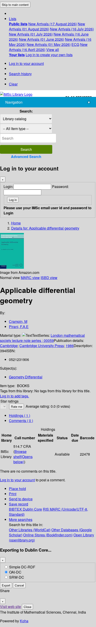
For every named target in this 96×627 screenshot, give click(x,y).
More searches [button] (20, 519)
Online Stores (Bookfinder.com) (48, 534)
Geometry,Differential (25, 377)
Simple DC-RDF (22, 566)
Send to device (21, 498)
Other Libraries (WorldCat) (29, 529)
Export (6, 585)
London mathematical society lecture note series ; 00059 (42, 338)
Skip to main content (15, 4)
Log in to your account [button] (17, 479)
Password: (60, 186)
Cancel (19, 585)
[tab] (21, 420)
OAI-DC (15, 572)
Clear (13, 84)
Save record (18, 504)
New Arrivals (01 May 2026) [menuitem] (49, 44)
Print (12, 493)
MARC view (30, 277)
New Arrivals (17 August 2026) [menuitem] (52, 23)
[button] (12, 18)
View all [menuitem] (52, 49)
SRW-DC (16, 577)
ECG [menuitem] (75, 44)
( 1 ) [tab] (19, 415)
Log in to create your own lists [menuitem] (49, 54)
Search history (20, 73)
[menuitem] (18, 23)
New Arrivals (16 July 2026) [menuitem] (72, 29)
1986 (70, 345)
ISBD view (49, 277)
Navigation (47, 102)
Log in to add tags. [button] (14, 396)
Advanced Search (26, 156)
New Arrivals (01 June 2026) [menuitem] (41, 39)
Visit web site (10, 606)
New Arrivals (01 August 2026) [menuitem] (47, 26)
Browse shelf (23, 456)
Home (16, 223)
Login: (8, 186)
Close (27, 607)
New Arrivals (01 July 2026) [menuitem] (31, 34)
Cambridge (9, 345)
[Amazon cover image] (12, 267)
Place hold (17, 488)
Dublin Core (32, 509)
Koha (24, 620)
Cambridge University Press (41, 345)
